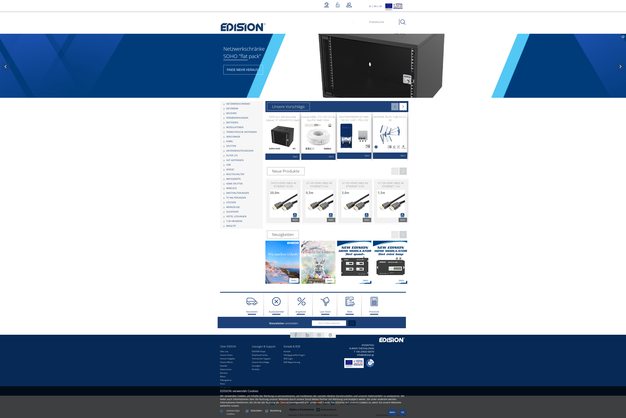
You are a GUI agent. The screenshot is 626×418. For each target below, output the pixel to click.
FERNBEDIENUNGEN (237, 117)
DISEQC (230, 169)
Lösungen (256, 365)
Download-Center (260, 355)
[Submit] (352, 323)
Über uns (224, 351)
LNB (228, 164)
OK (402, 412)
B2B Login (288, 358)
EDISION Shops (259, 351)
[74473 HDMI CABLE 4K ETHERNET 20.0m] (283, 201)
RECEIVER (231, 113)
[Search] (403, 22)
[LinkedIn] (307, 335)
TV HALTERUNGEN (236, 197)
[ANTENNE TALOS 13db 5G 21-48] (390, 136)
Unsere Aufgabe (227, 358)
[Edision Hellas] (243, 27)
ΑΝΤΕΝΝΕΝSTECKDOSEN (239, 150)
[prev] (6, 67)
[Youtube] (318, 335)
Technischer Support (261, 358)
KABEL (229, 141)
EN (375, 6)
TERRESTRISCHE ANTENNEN (241, 131)
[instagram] (330, 335)
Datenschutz (225, 369)
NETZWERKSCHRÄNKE (238, 103)
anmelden (283, 323)
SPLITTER (231, 145)
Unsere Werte (226, 362)
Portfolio (256, 369)
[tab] (241, 104)
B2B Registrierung (292, 362)
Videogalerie (225, 380)
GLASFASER (232, 211)
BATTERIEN (232, 122)
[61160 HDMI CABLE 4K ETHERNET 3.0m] (355, 201)
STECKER (231, 202)
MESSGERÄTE (233, 178)
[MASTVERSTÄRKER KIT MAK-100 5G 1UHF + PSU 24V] (354, 136)
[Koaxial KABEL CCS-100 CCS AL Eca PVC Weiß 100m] (318, 136)
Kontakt (287, 351)
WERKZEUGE (233, 207)
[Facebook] (296, 335)
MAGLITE (231, 225)
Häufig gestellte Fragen (294, 355)
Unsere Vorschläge (260, 362)
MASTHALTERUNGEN (237, 192)
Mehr (392, 412)
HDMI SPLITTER (234, 183)
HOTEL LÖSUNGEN (236, 216)
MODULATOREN (235, 127)
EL (370, 6)
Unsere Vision (226, 355)
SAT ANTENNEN (235, 160)
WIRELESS (231, 188)
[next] (620, 67)
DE (380, 6)
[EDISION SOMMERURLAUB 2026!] (282, 262)
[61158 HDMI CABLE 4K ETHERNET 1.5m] (391, 201)
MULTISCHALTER (235, 174)
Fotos (222, 383)
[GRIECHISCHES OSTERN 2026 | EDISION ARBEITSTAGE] (318, 262)
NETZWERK (232, 108)
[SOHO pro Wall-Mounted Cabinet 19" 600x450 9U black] (282, 136)
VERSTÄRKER (233, 136)
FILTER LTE (232, 155)
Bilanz (223, 376)
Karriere (224, 373)
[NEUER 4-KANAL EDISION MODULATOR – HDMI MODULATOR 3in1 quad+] (354, 262)
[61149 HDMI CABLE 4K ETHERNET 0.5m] (319, 201)
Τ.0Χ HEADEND (234, 221)
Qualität (223, 365)
